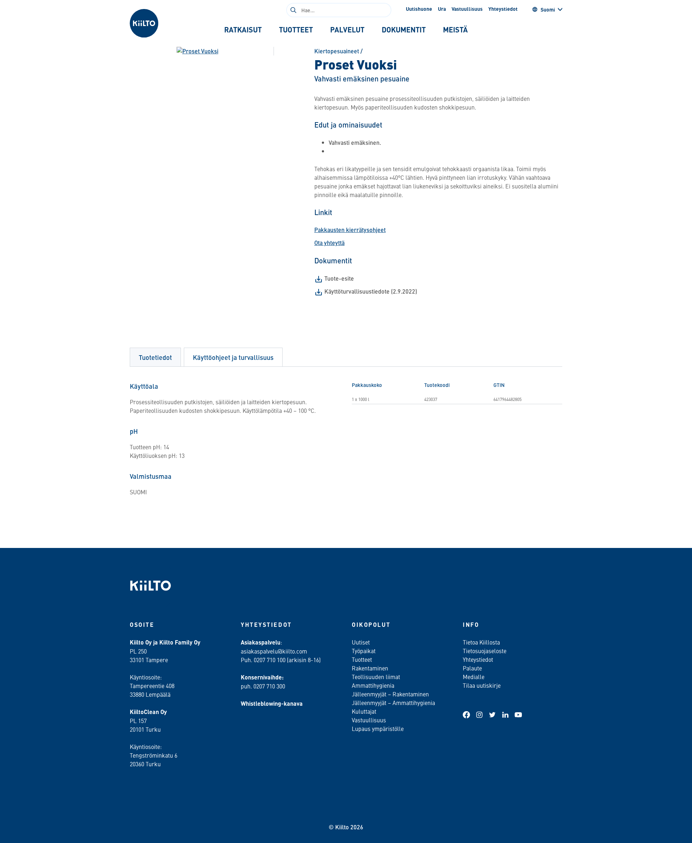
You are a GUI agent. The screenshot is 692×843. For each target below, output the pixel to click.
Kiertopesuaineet (336, 51)
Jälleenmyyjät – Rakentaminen (390, 694)
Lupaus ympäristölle (378, 728)
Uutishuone (419, 8)
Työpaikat (364, 651)
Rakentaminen (370, 668)
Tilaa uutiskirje (482, 685)
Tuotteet (362, 659)
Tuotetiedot (155, 357)
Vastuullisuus (467, 8)
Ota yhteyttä (329, 242)
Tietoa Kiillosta (481, 642)
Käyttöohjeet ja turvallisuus (233, 357)
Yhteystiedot (503, 8)
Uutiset (361, 642)
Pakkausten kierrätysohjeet (350, 230)
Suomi (548, 9)
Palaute (472, 668)
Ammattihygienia (373, 685)
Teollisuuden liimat (376, 677)
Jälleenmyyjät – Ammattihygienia (393, 702)
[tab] (243, 29)
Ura (442, 8)
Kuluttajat (364, 711)
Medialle (474, 677)
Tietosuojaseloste (484, 651)
